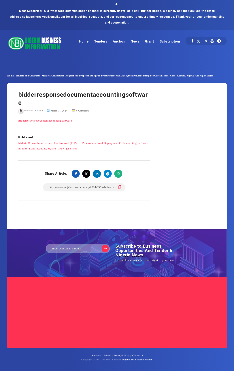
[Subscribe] (105, 248)
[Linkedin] (205, 41)
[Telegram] (219, 41)
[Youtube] (212, 41)
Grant (149, 41)
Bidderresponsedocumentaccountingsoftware (45, 120)
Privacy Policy (121, 355)
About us (96, 355)
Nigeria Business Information (137, 359)
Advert (107, 355)
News (135, 41)
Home (83, 41)
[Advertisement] (193, 146)
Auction (119, 41)
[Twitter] (198, 41)
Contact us (137, 355)
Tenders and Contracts (28, 75)
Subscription (170, 41)
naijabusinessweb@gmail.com (44, 16)
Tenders (100, 41)
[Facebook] (192, 41)
